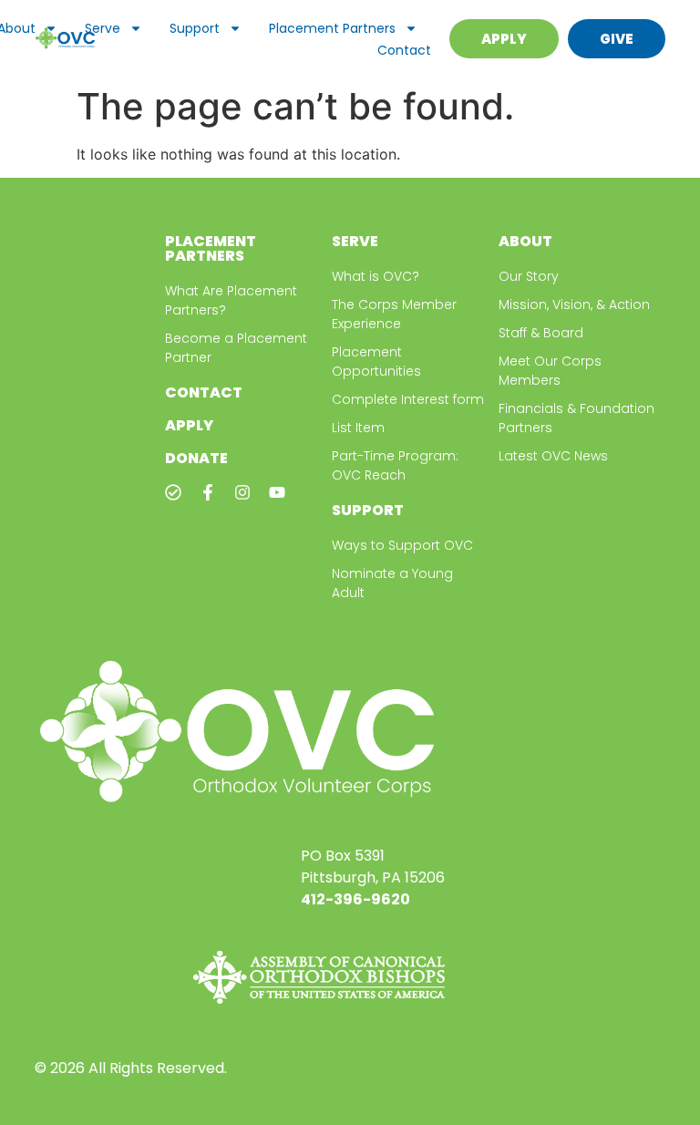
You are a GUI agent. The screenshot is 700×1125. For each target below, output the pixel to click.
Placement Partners (332, 28)
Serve (102, 28)
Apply (189, 425)
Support (195, 28)
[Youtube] (277, 492)
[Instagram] (242, 492)
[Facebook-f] (208, 492)
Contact (404, 50)
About (525, 241)
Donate (196, 458)
